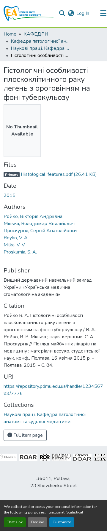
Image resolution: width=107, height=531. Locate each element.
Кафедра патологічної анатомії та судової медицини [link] (40, 41)
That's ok (15, 522)
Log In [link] (82, 13)
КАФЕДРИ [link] (35, 34)
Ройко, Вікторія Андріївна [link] (33, 216)
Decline (37, 522)
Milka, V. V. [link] (15, 245)
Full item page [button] (27, 435)
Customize (62, 522)
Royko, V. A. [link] (16, 238)
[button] (29, 13)
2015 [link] (9, 195)
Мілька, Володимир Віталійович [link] (39, 223)
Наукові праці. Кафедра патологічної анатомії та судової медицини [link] (40, 48)
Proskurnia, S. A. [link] (20, 252)
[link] (53, 174)
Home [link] (10, 34)
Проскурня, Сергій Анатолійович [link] (40, 230)
